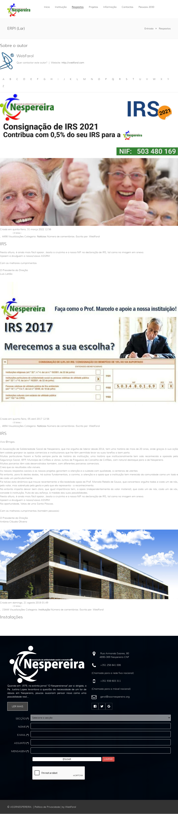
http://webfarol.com (73, 62)
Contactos (127, 7)
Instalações (11, 617)
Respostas (78, 7)
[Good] (8, 233)
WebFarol (25, 56)
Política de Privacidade (47, 806)
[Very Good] (11, 233)
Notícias (41, 236)
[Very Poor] (1, 233)
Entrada (148, 28)
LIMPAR (108, 759)
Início (47, 7)
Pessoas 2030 (146, 7)
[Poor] (3, 233)
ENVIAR (67, 759)
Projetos (93, 7)
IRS (3, 244)
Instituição (61, 7)
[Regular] (6, 233)
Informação (109, 7)
